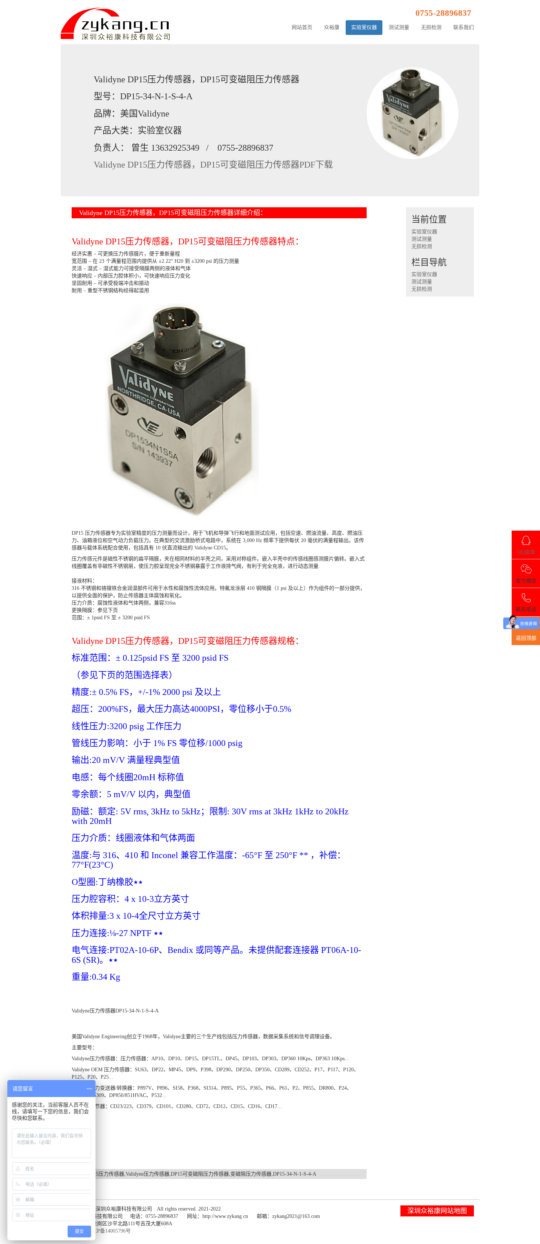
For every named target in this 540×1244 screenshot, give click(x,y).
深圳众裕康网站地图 (437, 1211)
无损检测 (431, 27)
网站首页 (302, 27)
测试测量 (399, 27)
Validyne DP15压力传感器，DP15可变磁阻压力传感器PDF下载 (213, 164)
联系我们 (463, 27)
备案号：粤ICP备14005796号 (98, 1231)
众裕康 (331, 27)
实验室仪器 (364, 27)
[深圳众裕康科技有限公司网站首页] (116, 23)
